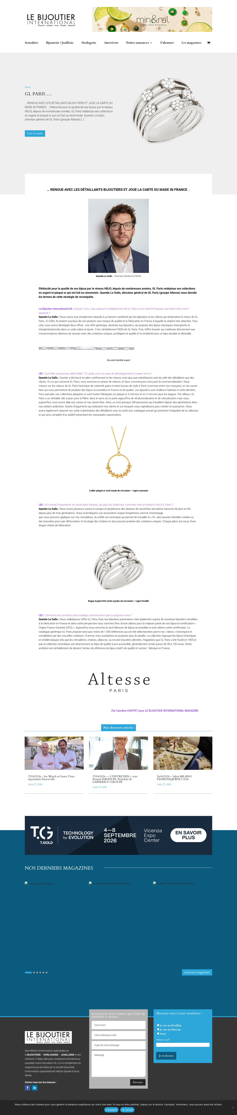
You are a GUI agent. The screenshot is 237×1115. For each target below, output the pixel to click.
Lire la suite (35, 133)
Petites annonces (137, 43)
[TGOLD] (118, 854)
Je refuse (127, 1109)
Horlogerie (89, 43)
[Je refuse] (232, 1107)
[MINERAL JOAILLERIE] (152, 31)
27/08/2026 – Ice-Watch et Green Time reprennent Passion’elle (51, 778)
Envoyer (138, 1082)
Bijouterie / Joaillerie (60, 43)
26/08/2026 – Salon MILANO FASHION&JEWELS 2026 (174, 778)
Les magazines (191, 43)
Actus (28, 87)
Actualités (31, 43)
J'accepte (111, 1109)
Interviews (111, 43)
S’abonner (167, 43)
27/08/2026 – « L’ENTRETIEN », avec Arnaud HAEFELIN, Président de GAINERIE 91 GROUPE (115, 779)
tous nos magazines (197, 972)
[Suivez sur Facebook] (27, 1088)
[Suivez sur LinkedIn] (34, 1088)
